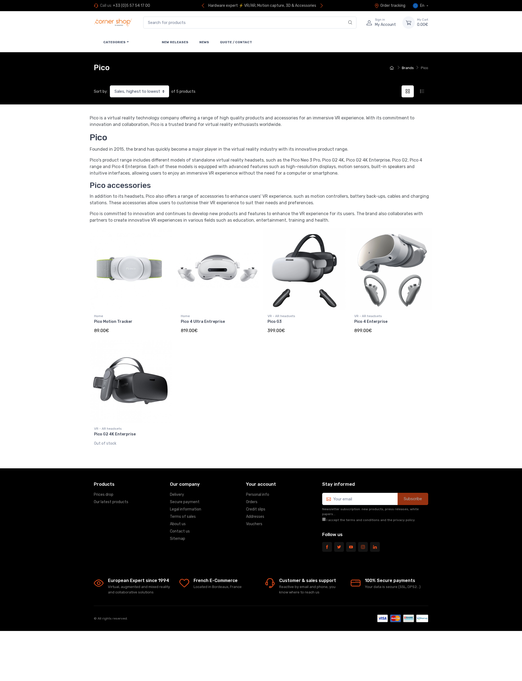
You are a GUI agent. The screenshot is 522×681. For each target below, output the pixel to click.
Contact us (180, 531)
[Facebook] (327, 547)
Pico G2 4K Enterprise (115, 434)
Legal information (185, 509)
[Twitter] (339, 547)
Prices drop (103, 494)
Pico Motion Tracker (113, 321)
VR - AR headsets (281, 316)
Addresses (255, 516)
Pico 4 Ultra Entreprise (203, 321)
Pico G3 (275, 321)
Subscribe (413, 498)
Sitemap (177, 538)
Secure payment (185, 502)
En (422, 5)
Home (98, 316)
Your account (261, 484)
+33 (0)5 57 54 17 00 (131, 5)
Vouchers (254, 524)
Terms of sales (183, 516)
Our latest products (111, 502)
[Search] (350, 23)
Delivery (177, 494)
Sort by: (101, 91)
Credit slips (255, 509)
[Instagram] (363, 547)
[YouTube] (351, 547)
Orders (251, 502)
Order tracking (392, 5)
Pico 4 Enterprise (370, 321)
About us (178, 524)
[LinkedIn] (375, 547)
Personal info (257, 494)
